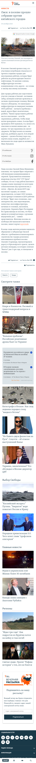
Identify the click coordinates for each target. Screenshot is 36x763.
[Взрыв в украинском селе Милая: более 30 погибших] (18, 559)
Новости (5, 9)
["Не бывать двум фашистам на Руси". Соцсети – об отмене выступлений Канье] (18, 425)
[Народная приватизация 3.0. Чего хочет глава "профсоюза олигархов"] (18, 522)
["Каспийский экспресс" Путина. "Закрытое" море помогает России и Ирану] (18, 492)
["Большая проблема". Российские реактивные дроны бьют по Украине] (18, 325)
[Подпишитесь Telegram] (22, 737)
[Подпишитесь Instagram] (26, 737)
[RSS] (31, 737)
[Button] (13, 28)
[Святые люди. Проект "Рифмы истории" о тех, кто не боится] (18, 651)
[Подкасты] (3, 742)
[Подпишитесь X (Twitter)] (12, 737)
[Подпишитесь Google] (3, 737)
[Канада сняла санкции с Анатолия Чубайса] (18, 586)
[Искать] (31, 760)
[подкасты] (14, 760)
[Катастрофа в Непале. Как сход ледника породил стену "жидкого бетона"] (18, 395)
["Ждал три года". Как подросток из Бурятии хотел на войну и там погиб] (18, 621)
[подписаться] (8, 742)
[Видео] (22, 760)
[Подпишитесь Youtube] (17, 737)
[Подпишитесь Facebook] (8, 737)
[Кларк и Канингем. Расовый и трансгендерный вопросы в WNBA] (18, 295)
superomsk (24, 224)
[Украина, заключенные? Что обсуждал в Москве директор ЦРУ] (18, 455)
